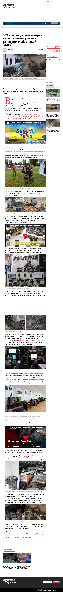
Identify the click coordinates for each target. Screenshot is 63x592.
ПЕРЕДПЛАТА (53, 590)
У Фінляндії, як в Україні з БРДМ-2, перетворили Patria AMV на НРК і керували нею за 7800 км (53, 101)
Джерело (10, 49)
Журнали (49, 59)
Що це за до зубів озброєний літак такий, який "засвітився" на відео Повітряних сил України (9, 568)
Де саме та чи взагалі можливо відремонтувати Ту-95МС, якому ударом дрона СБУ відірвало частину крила (53, 131)
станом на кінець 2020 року (26, 340)
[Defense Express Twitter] (57, 1)
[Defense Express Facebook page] (52, 1)
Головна (4, 32)
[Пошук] (59, 23)
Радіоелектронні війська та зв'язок (24, 537)
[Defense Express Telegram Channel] (59, 1)
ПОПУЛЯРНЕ (50, 85)
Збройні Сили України (12, 537)
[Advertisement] (40, 12)
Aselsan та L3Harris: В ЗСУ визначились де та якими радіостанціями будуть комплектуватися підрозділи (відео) (24, 116)
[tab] (49, 82)
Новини (7, 32)
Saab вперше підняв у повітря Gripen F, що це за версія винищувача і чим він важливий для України (53, 116)
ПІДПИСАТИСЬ (56, 581)
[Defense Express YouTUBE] (55, 1)
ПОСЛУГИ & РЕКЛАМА (47, 590)
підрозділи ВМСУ (22, 457)
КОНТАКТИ (58, 590)
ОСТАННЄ (49, 82)
